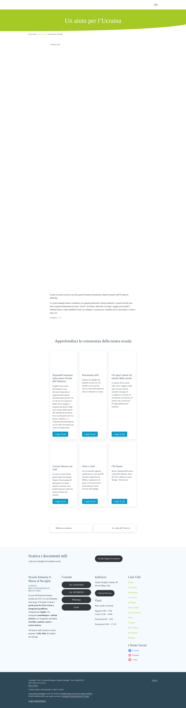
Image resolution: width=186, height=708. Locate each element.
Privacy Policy (33, 685)
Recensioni (132, 592)
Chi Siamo (117, 466)
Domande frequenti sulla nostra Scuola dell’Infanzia (63, 378)
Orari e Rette (133, 607)
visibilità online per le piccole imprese (73, 694)
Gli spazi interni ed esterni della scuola (122, 377)
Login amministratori (37, 701)
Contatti (131, 622)
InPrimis (89, 694)
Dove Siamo (133, 628)
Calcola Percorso (105, 593)
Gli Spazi (132, 602)
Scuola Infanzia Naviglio (36, 694)
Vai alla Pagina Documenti (109, 558)
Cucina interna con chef (62, 468)
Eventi (59, 317)
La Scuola (132, 597)
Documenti (132, 633)
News (130, 617)
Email (76, 607)
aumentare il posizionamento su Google (75, 696)
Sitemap (131, 638)
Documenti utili (90, 375)
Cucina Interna (134, 612)
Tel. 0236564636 (76, 585)
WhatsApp (76, 600)
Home (130, 582)
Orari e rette (88, 466)
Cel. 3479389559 (76, 592)
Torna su (155, 680)
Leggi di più (61, 434)
